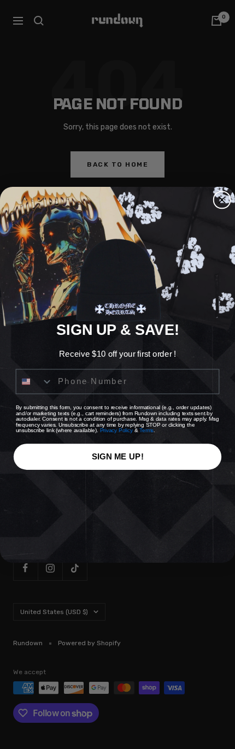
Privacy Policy (116, 430)
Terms (146, 430)
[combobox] (34, 381)
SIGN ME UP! (118, 455)
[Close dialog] (222, 200)
